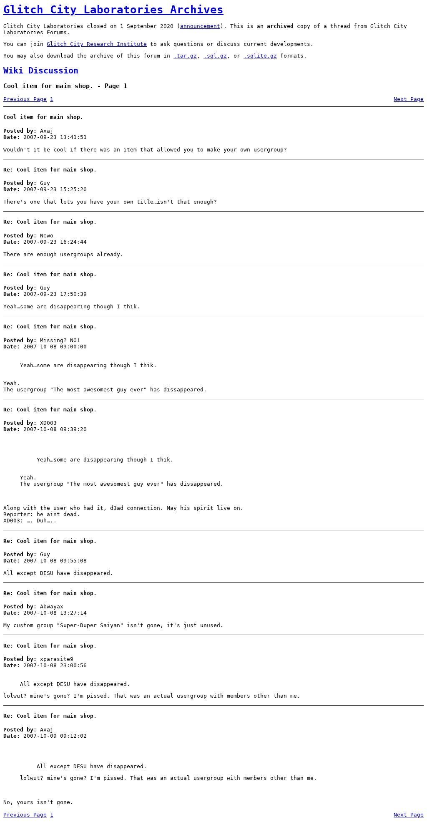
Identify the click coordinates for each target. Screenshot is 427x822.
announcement (200, 26)
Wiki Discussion (40, 71)
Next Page (409, 99)
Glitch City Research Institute (97, 44)
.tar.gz (185, 56)
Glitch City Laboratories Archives (113, 9)
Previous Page (25, 99)
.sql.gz (215, 56)
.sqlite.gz (260, 56)
